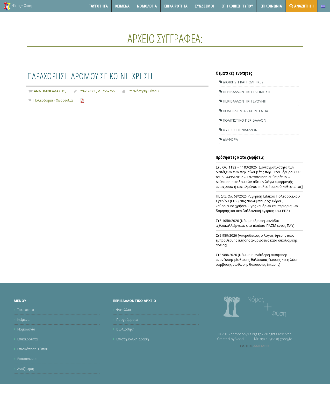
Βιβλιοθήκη (125, 329)
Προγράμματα (127, 319)
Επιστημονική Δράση (132, 339)
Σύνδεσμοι (204, 6)
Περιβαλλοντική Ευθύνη (244, 101)
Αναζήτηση (25, 368)
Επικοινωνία (271, 6)
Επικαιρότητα (27, 339)
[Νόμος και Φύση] (7, 6)
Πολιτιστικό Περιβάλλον (244, 120)
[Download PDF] (82, 100)
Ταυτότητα (98, 6)
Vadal (239, 339)
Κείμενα (122, 6)
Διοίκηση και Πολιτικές (243, 82)
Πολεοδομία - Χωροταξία (53, 100)
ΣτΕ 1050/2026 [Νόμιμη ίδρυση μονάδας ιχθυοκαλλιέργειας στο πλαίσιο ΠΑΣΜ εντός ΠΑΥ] (255, 223)
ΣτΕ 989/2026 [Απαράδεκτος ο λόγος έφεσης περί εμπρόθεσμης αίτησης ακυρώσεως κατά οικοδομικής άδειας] (256, 240)
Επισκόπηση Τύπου (237, 6)
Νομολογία (147, 6)
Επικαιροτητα (175, 6)
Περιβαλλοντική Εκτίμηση (246, 91)
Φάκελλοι (123, 309)
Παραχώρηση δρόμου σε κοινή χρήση (90, 76)
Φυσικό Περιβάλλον (240, 130)
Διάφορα (230, 139)
